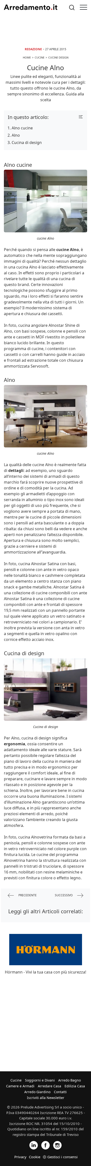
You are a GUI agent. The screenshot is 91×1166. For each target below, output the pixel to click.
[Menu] (83, 7)
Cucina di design (27, 142)
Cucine (16, 1080)
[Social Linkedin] (33, 1145)
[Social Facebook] (45, 1145)
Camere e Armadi (20, 1086)
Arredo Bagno (69, 1080)
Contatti (60, 1092)
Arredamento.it (30, 7)
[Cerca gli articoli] (72, 7)
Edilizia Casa (75, 1086)
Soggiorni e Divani (40, 1080)
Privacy (20, 1156)
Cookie (34, 1156)
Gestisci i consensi (62, 1156)
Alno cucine (22, 128)
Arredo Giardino (37, 1092)
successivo (64, 895)
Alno (16, 135)
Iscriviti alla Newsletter (45, 1097)
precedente (27, 895)
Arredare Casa (49, 1086)
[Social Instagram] (57, 1145)
